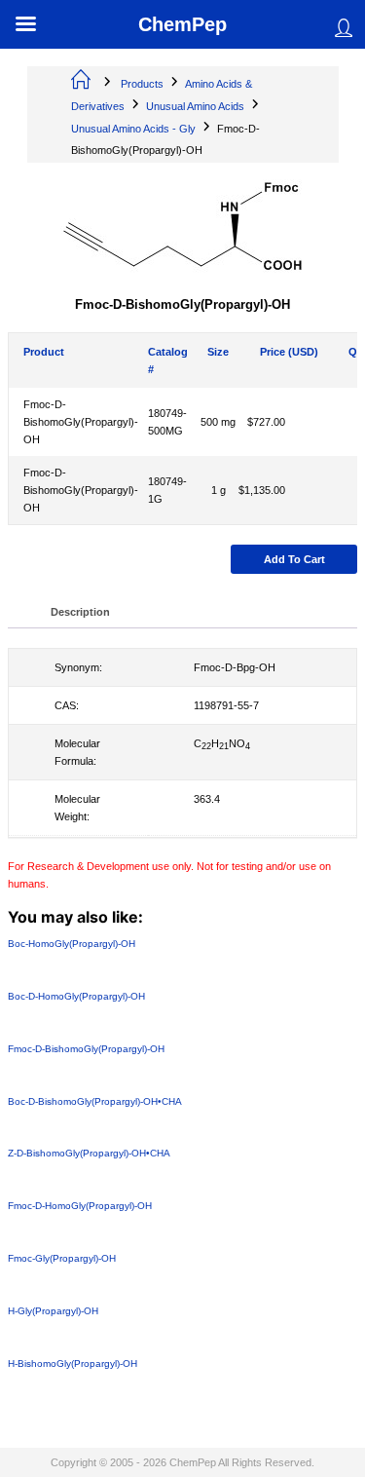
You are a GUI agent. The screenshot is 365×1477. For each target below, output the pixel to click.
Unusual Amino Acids (195, 106)
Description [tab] (80, 612)
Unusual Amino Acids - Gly (133, 128)
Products (142, 84)
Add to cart (294, 559)
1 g (218, 490)
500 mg (218, 422)
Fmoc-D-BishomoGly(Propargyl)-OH (80, 421)
